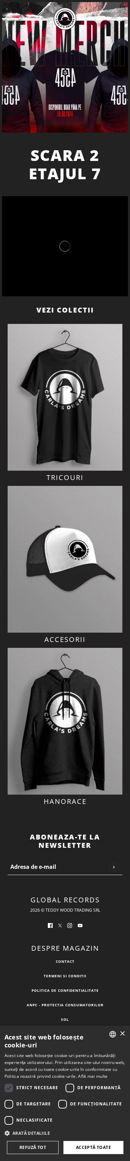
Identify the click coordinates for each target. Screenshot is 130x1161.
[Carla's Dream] (65, 19)
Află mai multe (92, 1076)
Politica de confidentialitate (65, 990)
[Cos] (119, 19)
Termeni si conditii (65, 975)
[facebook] (50, 925)
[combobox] (112, 1034)
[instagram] (69, 925)
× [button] (122, 1033)
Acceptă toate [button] (93, 1147)
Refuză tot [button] (32, 1147)
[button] (65, 1133)
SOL (65, 1019)
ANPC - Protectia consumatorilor (65, 1004)
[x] (59, 925)
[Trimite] (113, 867)
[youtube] (80, 925)
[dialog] (65, 1093)
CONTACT (65, 961)
